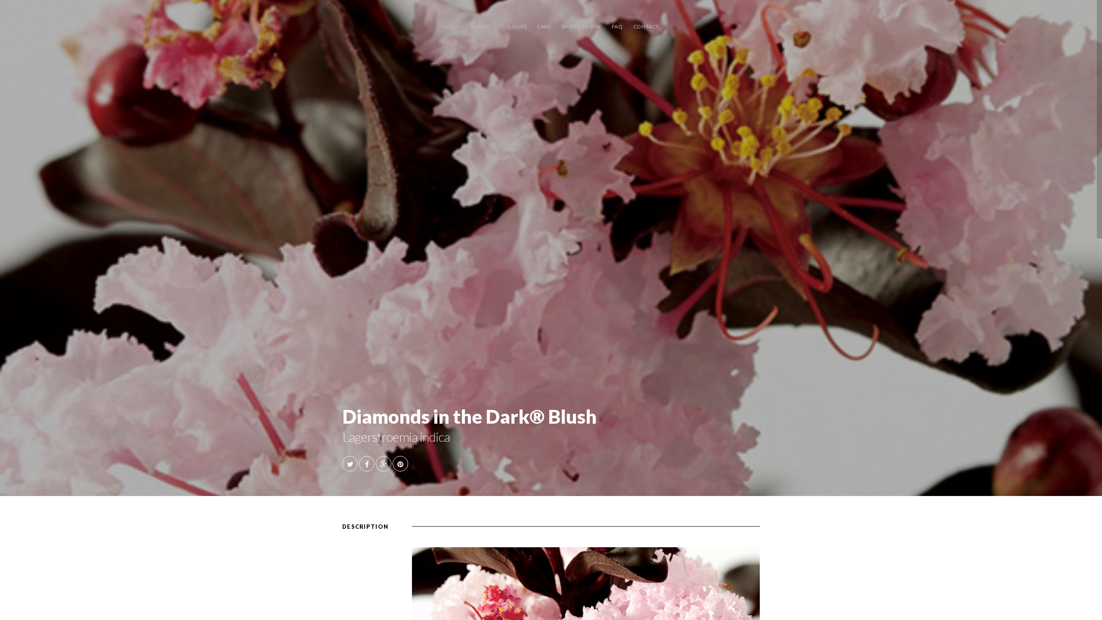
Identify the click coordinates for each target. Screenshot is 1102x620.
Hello (452, 26)
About (480, 26)
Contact (646, 26)
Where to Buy (581, 26)
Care (544, 26)
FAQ (617, 26)
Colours (513, 26)
